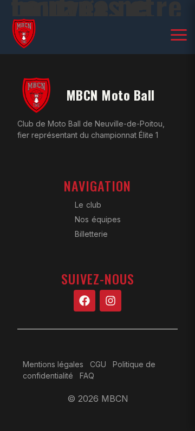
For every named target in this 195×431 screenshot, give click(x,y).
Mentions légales (53, 364)
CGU (98, 364)
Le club (88, 204)
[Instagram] (110, 300)
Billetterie (91, 233)
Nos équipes (98, 219)
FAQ (87, 375)
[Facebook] (84, 300)
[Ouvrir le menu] (179, 35)
